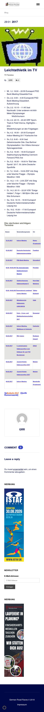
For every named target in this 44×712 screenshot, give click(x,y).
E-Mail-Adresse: (11, 576)
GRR (10, 80)
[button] (4, 707)
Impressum (22, 704)
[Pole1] (14, 676)
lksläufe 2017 (13, 393)
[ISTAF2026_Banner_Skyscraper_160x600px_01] (14, 560)
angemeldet (18, 469)
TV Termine (9, 75)
